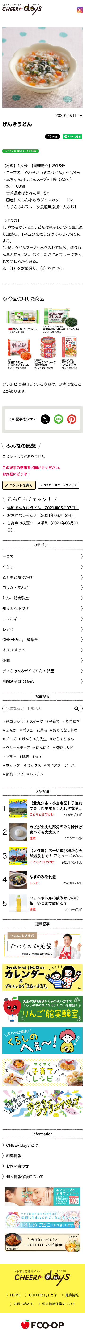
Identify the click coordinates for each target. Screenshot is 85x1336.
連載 (6, 660)
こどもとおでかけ (42, 814)
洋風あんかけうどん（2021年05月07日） (43, 508)
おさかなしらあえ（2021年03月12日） (41, 515)
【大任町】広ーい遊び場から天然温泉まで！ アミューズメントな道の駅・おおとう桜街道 (56, 854)
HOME (15, 1295)
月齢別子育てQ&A (18, 681)
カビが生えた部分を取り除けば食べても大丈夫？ (56, 829)
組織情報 (13, 1156)
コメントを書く (20, 485)
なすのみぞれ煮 (43, 877)
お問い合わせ (17, 1166)
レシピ (34, 883)
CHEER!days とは (22, 1145)
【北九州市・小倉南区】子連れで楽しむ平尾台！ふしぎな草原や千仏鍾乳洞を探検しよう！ (56, 806)
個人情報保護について (25, 1177)
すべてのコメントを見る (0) (59, 485)
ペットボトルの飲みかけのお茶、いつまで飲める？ (54, 900)
